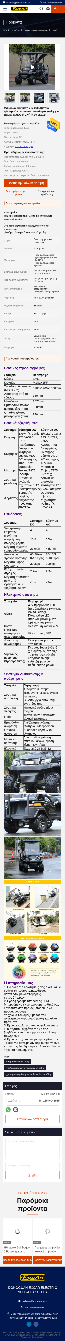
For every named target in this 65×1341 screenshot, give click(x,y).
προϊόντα (16, 30)
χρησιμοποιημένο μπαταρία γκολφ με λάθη (28, 1074)
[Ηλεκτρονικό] (16, 1110)
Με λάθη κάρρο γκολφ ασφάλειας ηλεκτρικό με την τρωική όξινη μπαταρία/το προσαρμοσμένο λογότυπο (48, 1250)
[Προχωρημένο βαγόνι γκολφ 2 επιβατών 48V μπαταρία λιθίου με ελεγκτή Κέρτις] (18, 1231)
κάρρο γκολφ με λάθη (17, 1061)
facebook (36, 1324)
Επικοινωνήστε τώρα (32, 1119)
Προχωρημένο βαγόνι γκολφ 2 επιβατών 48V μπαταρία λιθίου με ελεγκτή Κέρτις (17, 1250)
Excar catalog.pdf (24, 146)
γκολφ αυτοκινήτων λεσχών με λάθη (25, 1068)
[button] (58, 98)
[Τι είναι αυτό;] (8, 1109)
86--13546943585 (52, 2)
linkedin (29, 1324)
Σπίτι (5, 30)
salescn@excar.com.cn (18, 2)
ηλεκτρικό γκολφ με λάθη (36, 30)
